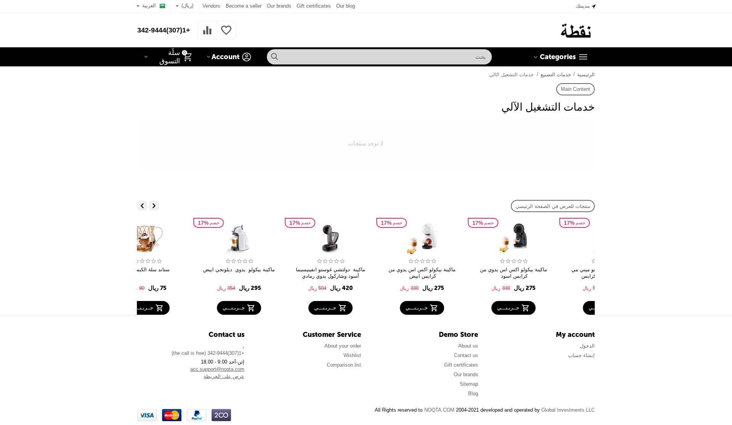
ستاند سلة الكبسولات (183, 269)
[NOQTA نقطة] (576, 29)
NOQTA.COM (439, 410)
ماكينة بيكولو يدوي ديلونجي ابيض (274, 269)
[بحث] (274, 56)
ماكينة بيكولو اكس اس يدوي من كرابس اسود (548, 273)
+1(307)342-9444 (163, 30)
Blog (473, 393)
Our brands (279, 6)
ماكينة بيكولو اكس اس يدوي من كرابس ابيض (456, 273)
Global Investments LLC (568, 410)
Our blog (345, 6)
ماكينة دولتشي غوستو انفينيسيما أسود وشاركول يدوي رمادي (364, 273)
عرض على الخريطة (224, 376)
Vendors (211, 6)
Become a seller (244, 6)
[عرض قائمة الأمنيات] (226, 34)
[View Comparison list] (207, 34)
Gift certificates (314, 6)
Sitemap (469, 384)
